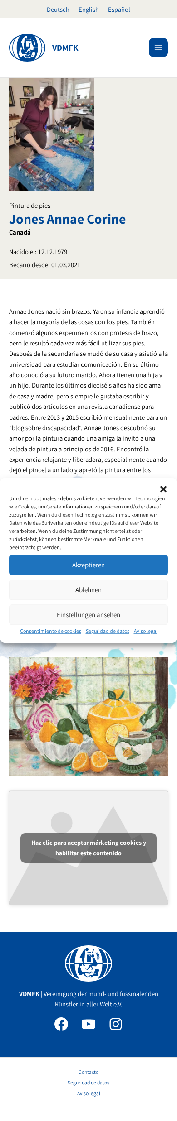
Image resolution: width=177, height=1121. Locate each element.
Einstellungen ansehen (88, 614)
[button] (163, 488)
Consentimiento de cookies (50, 631)
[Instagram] (116, 1024)
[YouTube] (88, 1024)
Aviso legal (145, 631)
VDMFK (65, 47)
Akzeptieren (88, 564)
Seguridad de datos (107, 631)
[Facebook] (61, 1024)
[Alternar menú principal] (158, 47)
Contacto (88, 1071)
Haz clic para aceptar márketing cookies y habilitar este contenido (88, 847)
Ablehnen (88, 589)
